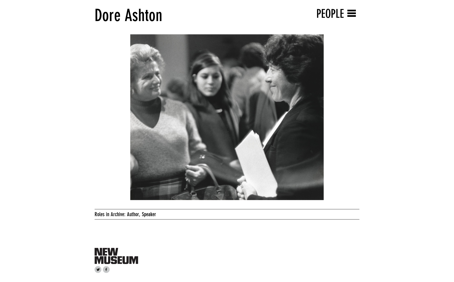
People (330, 14)
